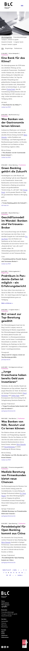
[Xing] (2, 647)
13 (19, 572)
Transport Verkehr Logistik (9, 44)
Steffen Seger (15, 395)
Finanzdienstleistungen (20, 37)
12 (16, 572)
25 (10, 575)
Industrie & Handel (6, 42)
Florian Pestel (11, 89)
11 (13, 572)
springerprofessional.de (8, 411)
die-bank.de (5, 205)
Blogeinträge (9, 48)
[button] (22, 5)
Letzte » (20, 575)
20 (7, 575)
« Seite (14, 570)
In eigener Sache (18, 42)
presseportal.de (5, 359)
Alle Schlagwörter (6, 37)
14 (22, 572)
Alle (2, 48)
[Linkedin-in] (5, 647)
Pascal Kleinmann (9, 447)
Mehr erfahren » (7, 303)
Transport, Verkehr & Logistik (9, 39)
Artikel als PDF (6, 107)
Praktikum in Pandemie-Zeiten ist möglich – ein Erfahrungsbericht (13, 281)
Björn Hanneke (21, 444)
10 (11, 572)
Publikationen (18, 48)
